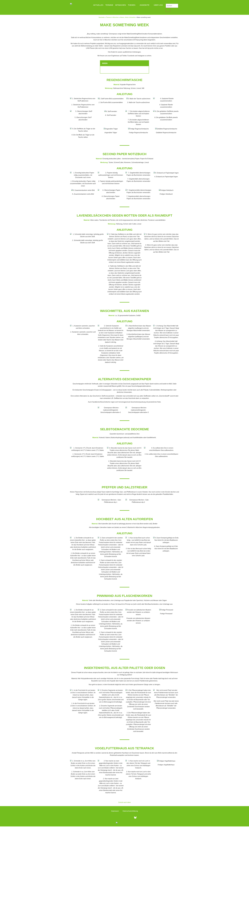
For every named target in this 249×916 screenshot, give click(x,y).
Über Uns (158, 5)
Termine (109, 5)
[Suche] (168, 10)
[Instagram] (119, 817)
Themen (131, 5)
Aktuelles (98, 5)
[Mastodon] (129, 817)
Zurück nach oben (124, 802)
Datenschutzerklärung (130, 811)
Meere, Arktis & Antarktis (127, 17)
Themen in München (112, 17)
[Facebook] (113, 817)
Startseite (101, 17)
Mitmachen (120, 5)
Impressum (115, 811)
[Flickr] (124, 817)
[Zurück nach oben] (124, 799)
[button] (146, 63)
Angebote (144, 5)
